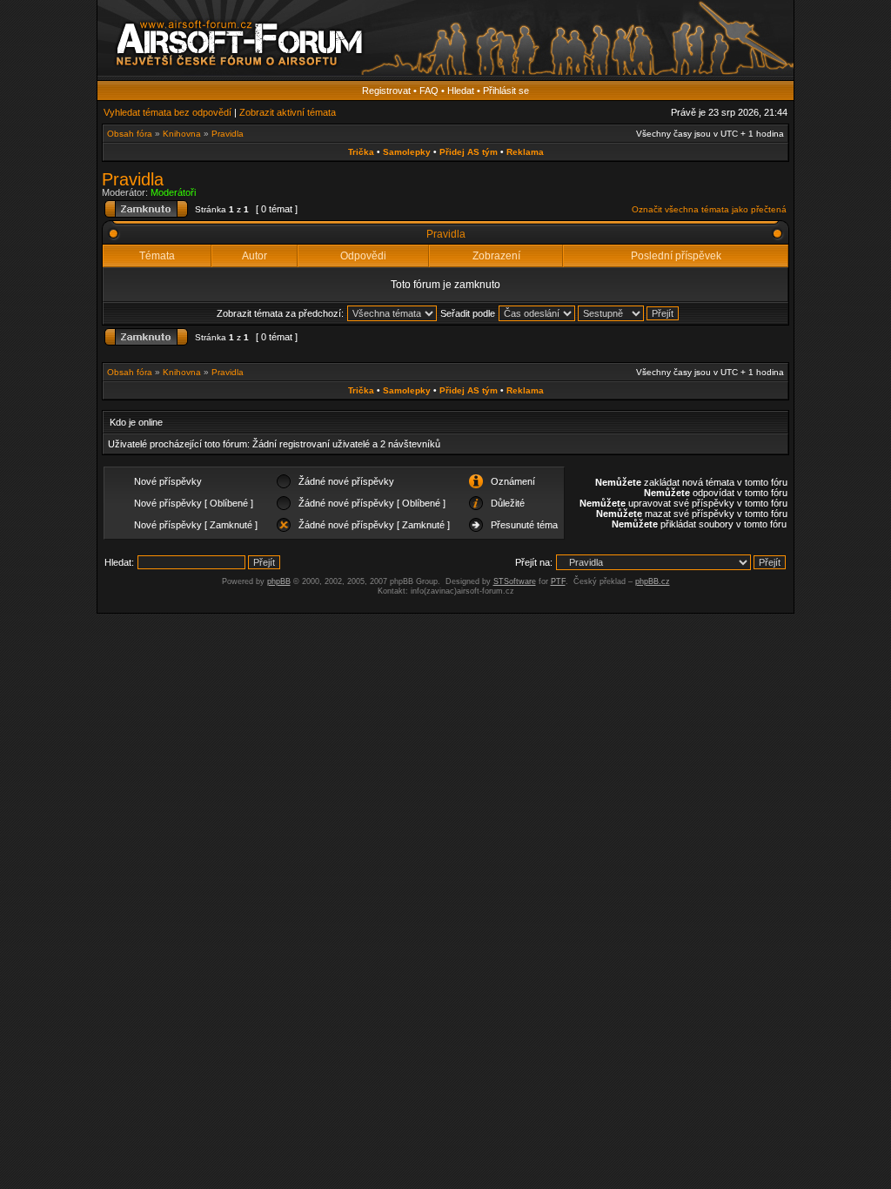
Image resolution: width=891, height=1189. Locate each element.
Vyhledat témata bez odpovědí (167, 112)
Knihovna (182, 133)
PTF (558, 581)
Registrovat (386, 90)
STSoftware (514, 581)
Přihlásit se (506, 90)
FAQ (429, 90)
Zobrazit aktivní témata (287, 112)
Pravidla (227, 133)
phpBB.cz (652, 581)
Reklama (525, 152)
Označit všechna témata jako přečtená (709, 209)
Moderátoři (173, 192)
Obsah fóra (129, 133)
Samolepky (407, 152)
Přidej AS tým (468, 152)
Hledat (460, 90)
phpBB (279, 581)
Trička (361, 152)
